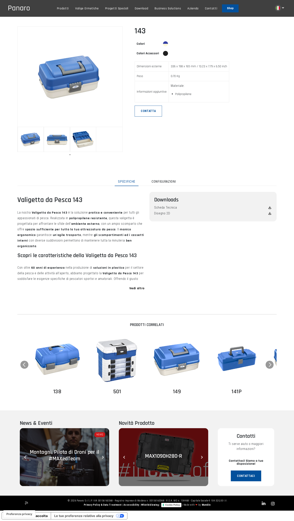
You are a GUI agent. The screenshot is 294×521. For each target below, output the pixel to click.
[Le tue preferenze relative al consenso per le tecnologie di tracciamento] (19, 514)
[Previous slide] (26, 457)
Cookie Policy (172, 504)
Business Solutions (168, 8)
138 (57, 391)
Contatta (148, 111)
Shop (230, 8)
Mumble (206, 504)
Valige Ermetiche (87, 8)
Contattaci (246, 476)
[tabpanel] (31, 139)
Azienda (193, 8)
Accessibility (132, 504)
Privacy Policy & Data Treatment (103, 504)
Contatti (211, 8)
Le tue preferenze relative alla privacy (83, 516)
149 (177, 391)
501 (117, 391)
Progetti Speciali (116, 8)
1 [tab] (70, 155)
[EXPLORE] (57, 358)
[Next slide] (103, 457)
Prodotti (63, 8)
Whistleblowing (150, 504)
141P (237, 391)
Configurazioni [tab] (164, 181)
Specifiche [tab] (126, 181)
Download (141, 8)
